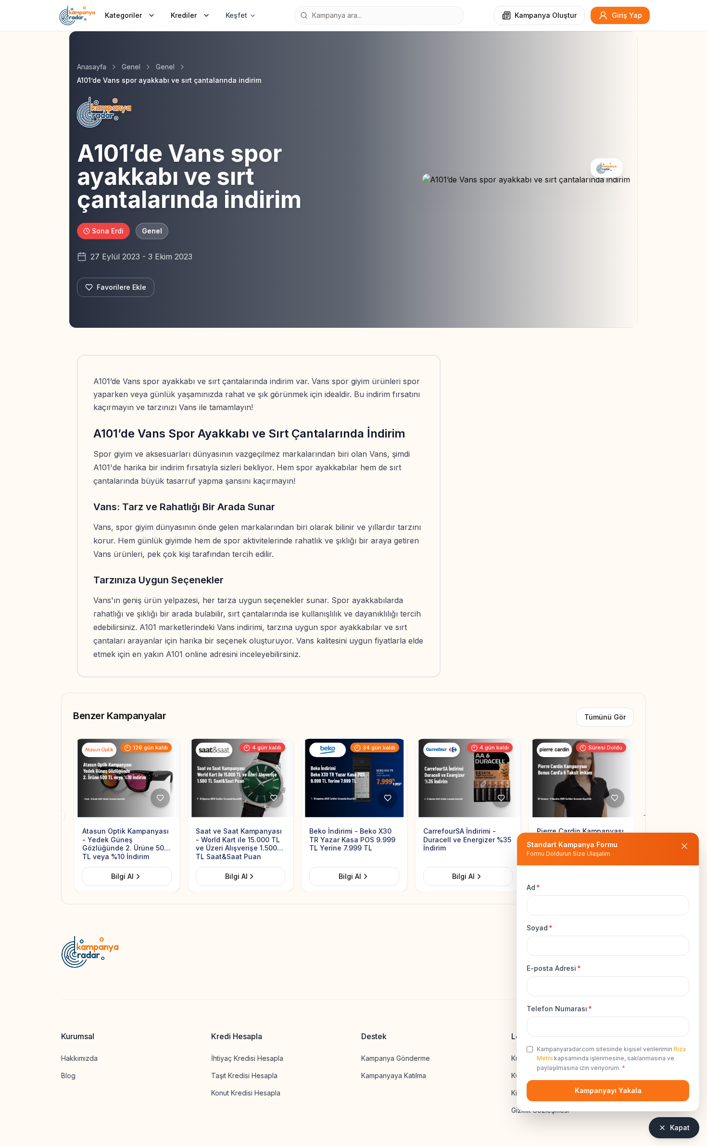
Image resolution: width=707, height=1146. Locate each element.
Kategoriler (123, 15)
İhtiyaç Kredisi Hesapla (247, 1058)
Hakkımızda (79, 1058)
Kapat (680, 1127)
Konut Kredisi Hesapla (245, 1093)
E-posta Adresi (554, 968)
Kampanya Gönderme (395, 1058)
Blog (68, 1075)
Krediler (184, 15)
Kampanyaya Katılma (393, 1075)
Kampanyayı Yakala (608, 1090)
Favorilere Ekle (121, 287)
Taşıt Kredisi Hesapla (244, 1075)
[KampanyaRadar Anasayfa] (77, 15)
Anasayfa (91, 67)
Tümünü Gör (605, 717)
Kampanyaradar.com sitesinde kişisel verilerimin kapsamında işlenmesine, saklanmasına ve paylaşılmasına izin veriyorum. (611, 1058)
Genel (131, 67)
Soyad (540, 928)
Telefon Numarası (559, 1008)
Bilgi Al (122, 876)
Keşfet (236, 15)
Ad (533, 887)
